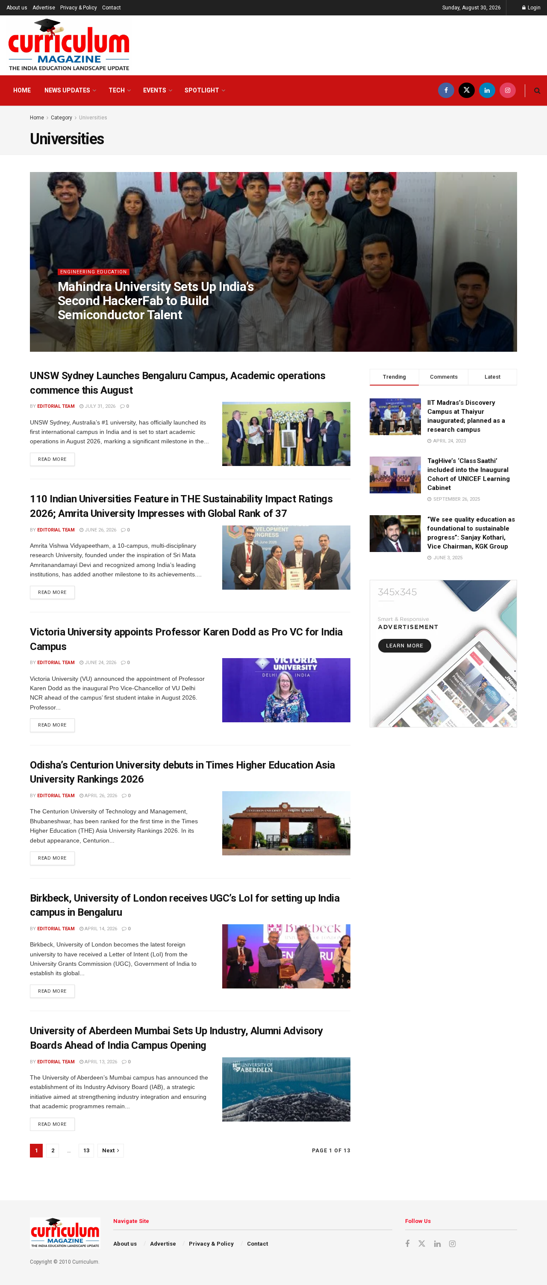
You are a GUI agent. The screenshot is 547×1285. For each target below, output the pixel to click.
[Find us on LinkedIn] (487, 90)
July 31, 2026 (99, 406)
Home (22, 90)
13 (86, 1150)
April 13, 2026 (100, 1062)
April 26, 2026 (100, 795)
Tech (117, 90)
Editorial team (84, 332)
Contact (111, 8)
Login (533, 8)
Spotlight (202, 90)
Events (154, 90)
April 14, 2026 (100, 929)
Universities (93, 118)
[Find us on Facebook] (446, 90)
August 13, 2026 (131, 332)
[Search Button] (537, 90)
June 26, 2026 (99, 530)
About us (16, 8)
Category (61, 118)
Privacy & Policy (78, 8)
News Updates (67, 90)
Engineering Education (93, 272)
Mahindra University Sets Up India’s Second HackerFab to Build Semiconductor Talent (155, 300)
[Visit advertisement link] (443, 653)
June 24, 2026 (99, 662)
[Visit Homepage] (69, 45)
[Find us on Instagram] (508, 90)
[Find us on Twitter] (467, 90)
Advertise (43, 8)
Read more (56, 457)
